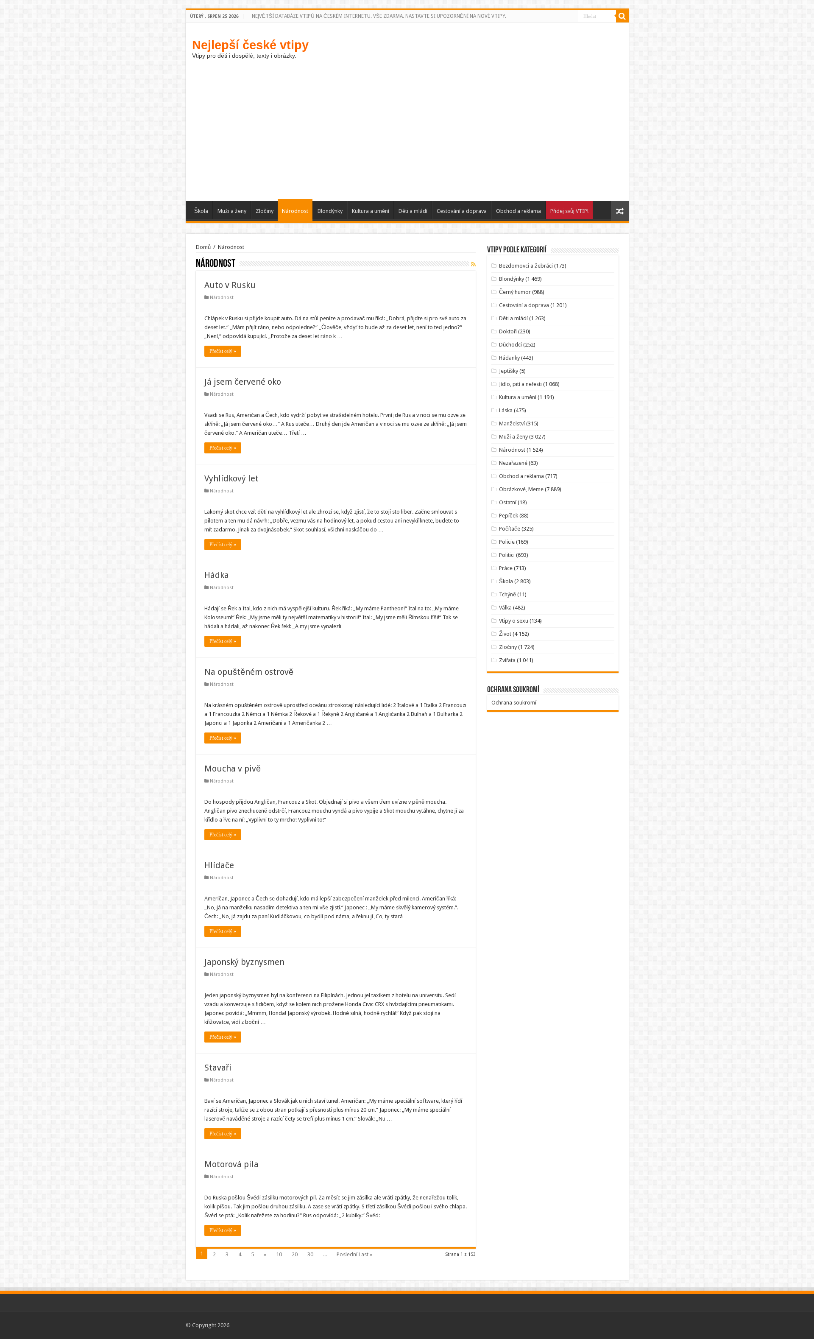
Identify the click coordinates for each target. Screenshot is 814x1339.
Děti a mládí (413, 211)
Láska (506, 410)
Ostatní (507, 502)
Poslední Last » (354, 1254)
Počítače (509, 529)
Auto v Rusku (230, 285)
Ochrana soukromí (513, 702)
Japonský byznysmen (244, 962)
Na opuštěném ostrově (248, 672)
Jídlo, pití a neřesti (520, 384)
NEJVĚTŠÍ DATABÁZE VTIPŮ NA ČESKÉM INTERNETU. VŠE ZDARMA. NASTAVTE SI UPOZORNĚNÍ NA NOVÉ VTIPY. (379, 16)
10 (279, 1254)
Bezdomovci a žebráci (526, 266)
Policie (507, 542)
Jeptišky (508, 371)
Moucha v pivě (232, 768)
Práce (506, 568)
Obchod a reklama (518, 211)
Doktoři (508, 331)
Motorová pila (231, 1164)
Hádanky (509, 358)
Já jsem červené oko (242, 382)
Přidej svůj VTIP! (569, 211)
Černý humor (515, 292)
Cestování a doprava (462, 211)
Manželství (512, 423)
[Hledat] (622, 16)
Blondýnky (330, 211)
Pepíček (508, 515)
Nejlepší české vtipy (250, 45)
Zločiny (264, 211)
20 (295, 1254)
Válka (505, 607)
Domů (203, 247)
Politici (507, 555)
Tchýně (507, 594)
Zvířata (507, 660)
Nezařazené (513, 463)
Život (505, 634)
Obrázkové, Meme (521, 489)
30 (310, 1254)
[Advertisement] (407, 137)
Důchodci (510, 344)
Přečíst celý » (222, 351)
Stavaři (217, 1067)
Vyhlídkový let (231, 478)
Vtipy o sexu (513, 621)
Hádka (216, 575)
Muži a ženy (231, 211)
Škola (201, 211)
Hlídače (219, 865)
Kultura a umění (370, 211)
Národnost (295, 211)
